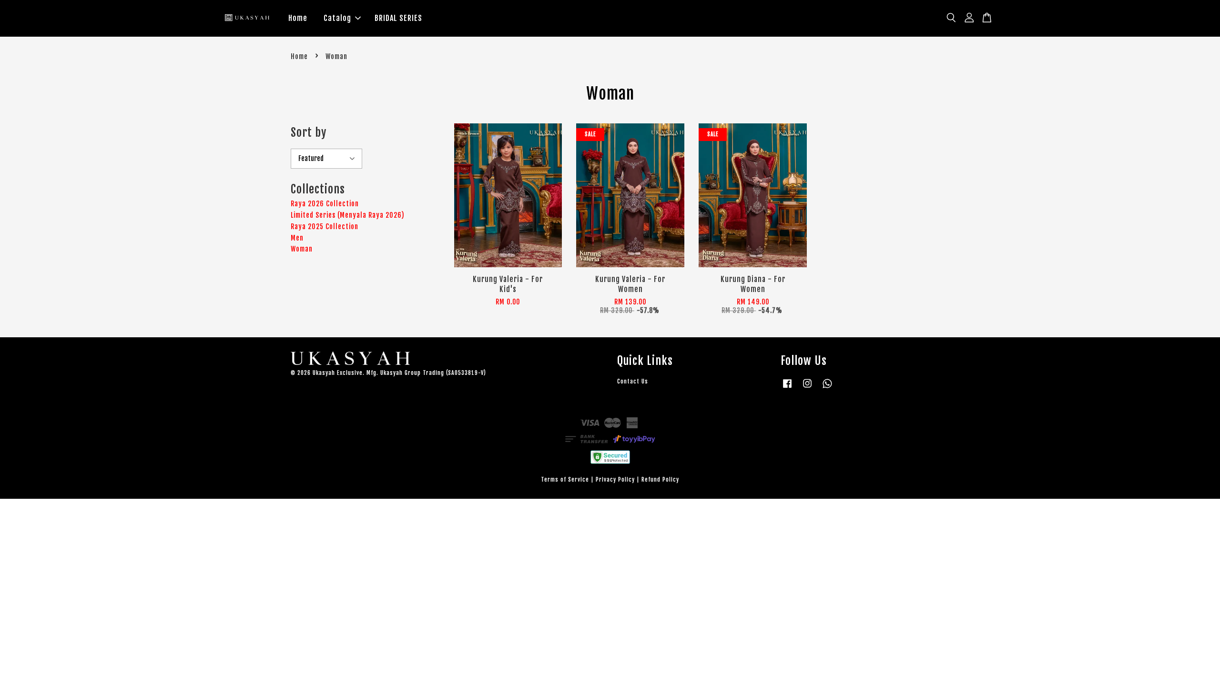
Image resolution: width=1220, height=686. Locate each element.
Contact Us (632, 381)
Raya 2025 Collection (324, 226)
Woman (302, 249)
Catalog (337, 18)
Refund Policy (660, 479)
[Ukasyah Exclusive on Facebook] (787, 388)
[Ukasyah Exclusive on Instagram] (807, 388)
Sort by (308, 132)
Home (297, 18)
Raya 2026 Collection (325, 204)
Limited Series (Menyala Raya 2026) (348, 215)
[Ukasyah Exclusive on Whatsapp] (827, 388)
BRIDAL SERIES (398, 18)
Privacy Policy (615, 479)
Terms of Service (565, 479)
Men (297, 238)
